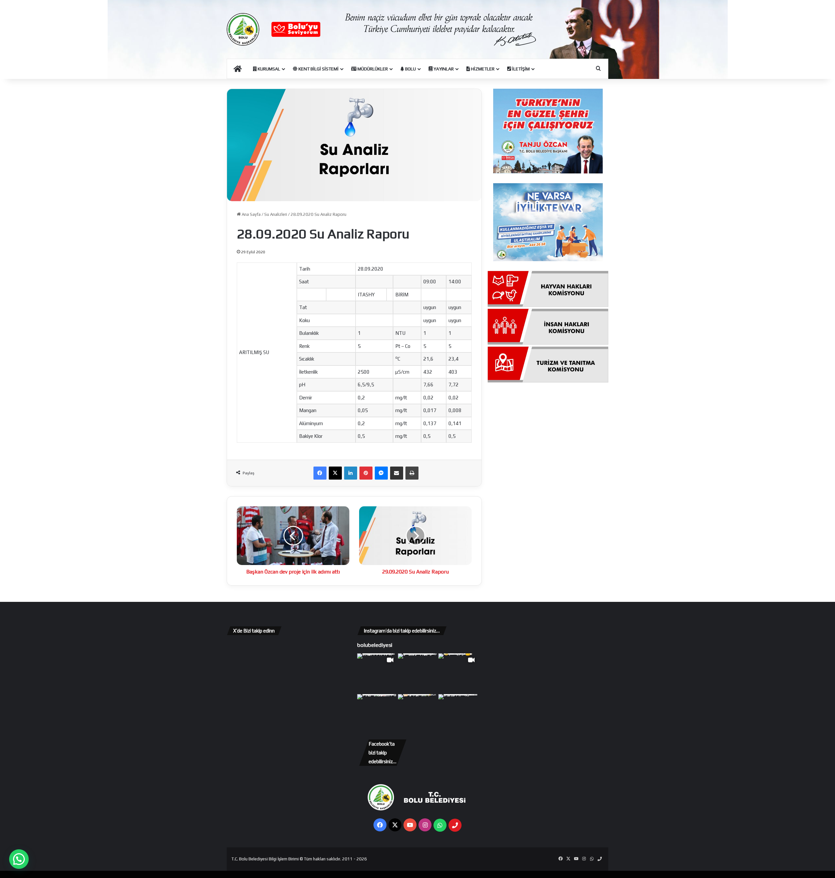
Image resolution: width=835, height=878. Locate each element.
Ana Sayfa (251, 214)
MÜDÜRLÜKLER (372, 68)
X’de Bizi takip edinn (254, 630)
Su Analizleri (275, 214)
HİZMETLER (482, 68)
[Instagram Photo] (417, 673)
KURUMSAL (268, 68)
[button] (19, 859)
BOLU (410, 68)
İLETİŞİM (520, 68)
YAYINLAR (443, 68)
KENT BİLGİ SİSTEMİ (318, 68)
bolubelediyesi (374, 645)
